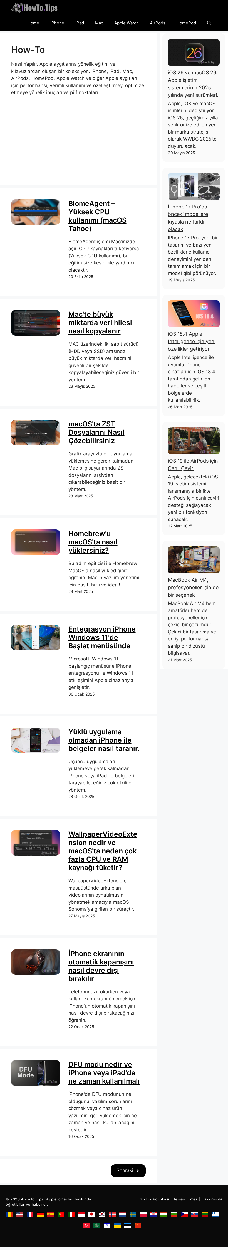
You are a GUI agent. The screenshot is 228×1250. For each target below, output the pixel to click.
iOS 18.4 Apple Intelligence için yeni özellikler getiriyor (191, 341)
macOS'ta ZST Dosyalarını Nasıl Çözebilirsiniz (96, 432)
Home (33, 23)
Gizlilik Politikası (154, 1199)
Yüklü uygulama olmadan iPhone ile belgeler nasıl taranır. (103, 740)
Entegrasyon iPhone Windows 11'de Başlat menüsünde (102, 637)
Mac (99, 23)
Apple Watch (126, 23)
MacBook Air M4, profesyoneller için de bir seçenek (193, 587)
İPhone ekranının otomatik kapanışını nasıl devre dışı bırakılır (101, 966)
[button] (209, 23)
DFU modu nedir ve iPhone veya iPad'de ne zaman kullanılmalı (104, 1072)
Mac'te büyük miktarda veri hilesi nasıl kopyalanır (100, 322)
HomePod (186, 23)
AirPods (157, 23)
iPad (79, 23)
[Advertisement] (78, 135)
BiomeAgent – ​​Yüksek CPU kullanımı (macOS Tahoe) (97, 216)
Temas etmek (185, 1199)
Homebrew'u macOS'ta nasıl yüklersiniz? (93, 541)
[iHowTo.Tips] (34, 7)
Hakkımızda (212, 1199)
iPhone (57, 23)
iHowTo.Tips (32, 1199)
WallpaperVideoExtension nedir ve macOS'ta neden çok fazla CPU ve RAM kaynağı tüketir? (102, 851)
